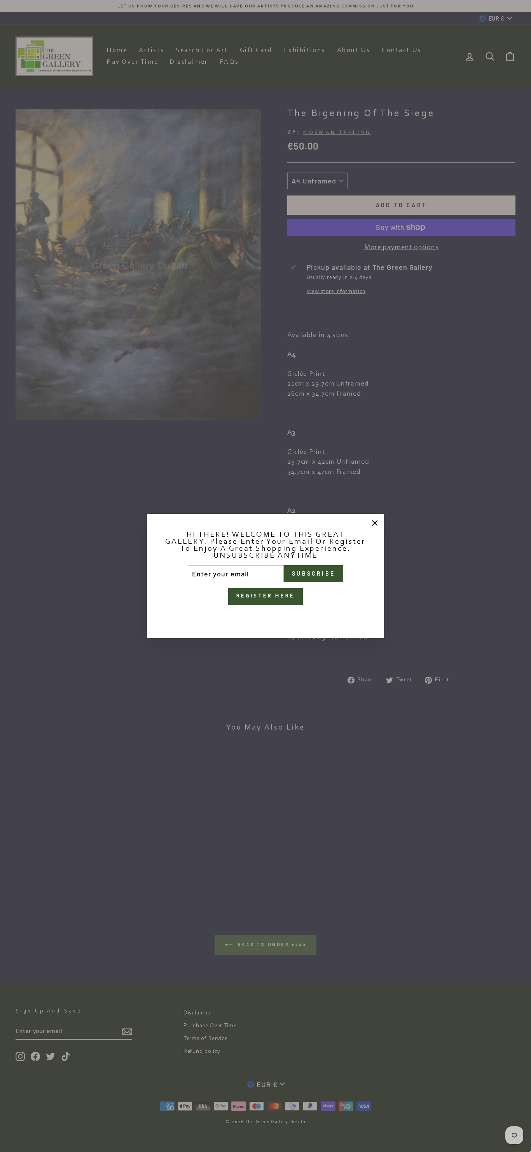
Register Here (265, 596)
